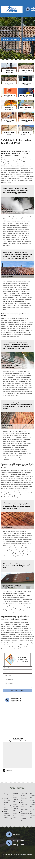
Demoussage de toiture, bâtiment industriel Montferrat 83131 (6, 811)
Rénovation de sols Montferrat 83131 (31, 813)
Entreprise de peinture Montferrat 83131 (14, 797)
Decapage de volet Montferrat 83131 (22, 802)
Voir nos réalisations (10, 39)
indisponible (16, 699)
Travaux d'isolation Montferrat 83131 (31, 803)
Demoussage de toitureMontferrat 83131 (22, 812)
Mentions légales (27, 854)
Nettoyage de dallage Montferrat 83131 (6, 798)
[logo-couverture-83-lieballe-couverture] (12, 9)
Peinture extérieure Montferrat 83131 (14, 807)
